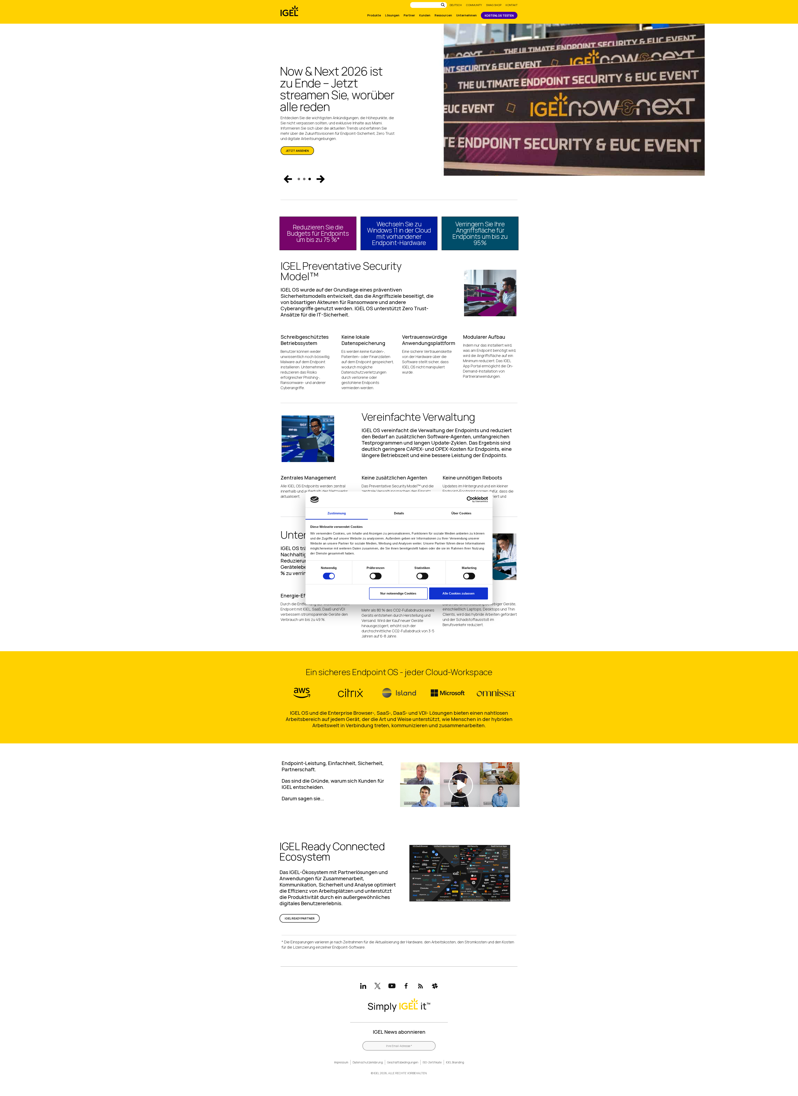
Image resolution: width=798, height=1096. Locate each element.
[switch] (376, 576)
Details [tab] (399, 513)
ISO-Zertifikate (432, 1062)
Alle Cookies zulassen (458, 593)
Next (320, 179)
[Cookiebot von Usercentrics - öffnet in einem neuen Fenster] (470, 499)
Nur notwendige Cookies (398, 593)
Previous (288, 179)
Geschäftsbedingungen (402, 1062)
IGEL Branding (455, 1062)
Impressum (341, 1062)
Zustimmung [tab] (337, 513)
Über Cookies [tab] (461, 513)
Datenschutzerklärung (368, 1062)
